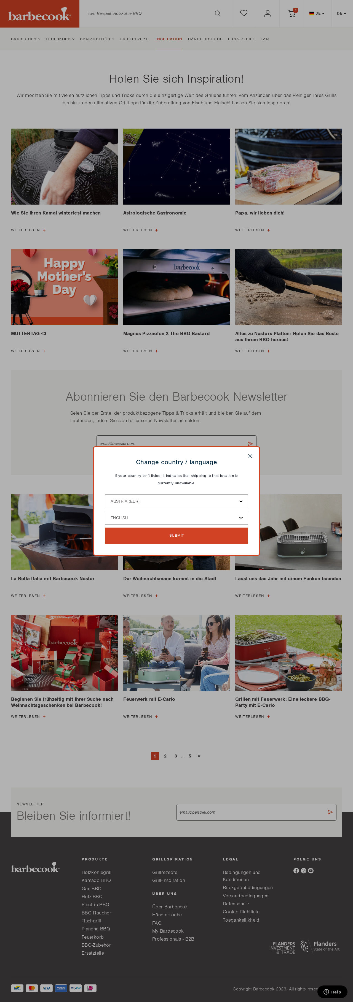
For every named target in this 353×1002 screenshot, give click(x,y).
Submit (176, 535)
